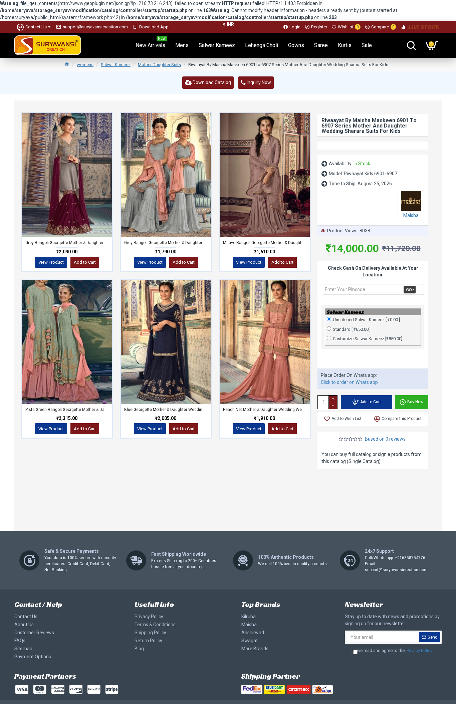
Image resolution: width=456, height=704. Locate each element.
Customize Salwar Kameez (367, 338)
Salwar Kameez (116, 64)
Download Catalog (211, 82)
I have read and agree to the (392, 650)
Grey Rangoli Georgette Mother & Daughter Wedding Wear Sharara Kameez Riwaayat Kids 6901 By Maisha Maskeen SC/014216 (67, 242)
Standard (352, 329)
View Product (51, 262)
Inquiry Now (258, 82)
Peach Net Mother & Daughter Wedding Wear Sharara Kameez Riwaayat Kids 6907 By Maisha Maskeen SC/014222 (264, 409)
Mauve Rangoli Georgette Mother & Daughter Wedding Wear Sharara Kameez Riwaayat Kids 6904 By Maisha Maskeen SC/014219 (264, 242)
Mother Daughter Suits (159, 64)
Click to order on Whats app (349, 382)
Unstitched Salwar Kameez (366, 319)
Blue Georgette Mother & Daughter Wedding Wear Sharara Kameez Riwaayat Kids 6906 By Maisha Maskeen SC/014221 (166, 409)
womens (85, 64)
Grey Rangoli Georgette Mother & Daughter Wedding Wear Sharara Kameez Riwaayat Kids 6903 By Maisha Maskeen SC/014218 (166, 242)
